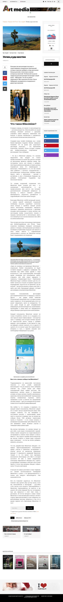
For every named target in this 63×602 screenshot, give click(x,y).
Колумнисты (13, 1)
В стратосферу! (27, 534)
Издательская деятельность (15, 596)
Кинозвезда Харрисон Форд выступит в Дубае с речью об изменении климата (51, 98)
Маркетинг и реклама (46, 596)
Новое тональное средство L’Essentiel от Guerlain (51, 120)
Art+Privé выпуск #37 (30, 565)
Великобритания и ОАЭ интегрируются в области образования (51, 110)
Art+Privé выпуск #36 (42, 565)
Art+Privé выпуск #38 (49, 88)
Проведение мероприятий (32, 596)
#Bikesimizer (19, 517)
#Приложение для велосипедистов (19, 520)
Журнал (5, 1)
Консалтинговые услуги (30, 597)
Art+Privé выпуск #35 (54, 565)
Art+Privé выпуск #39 (49, 79)
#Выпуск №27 (27, 517)
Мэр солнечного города (10, 534)
